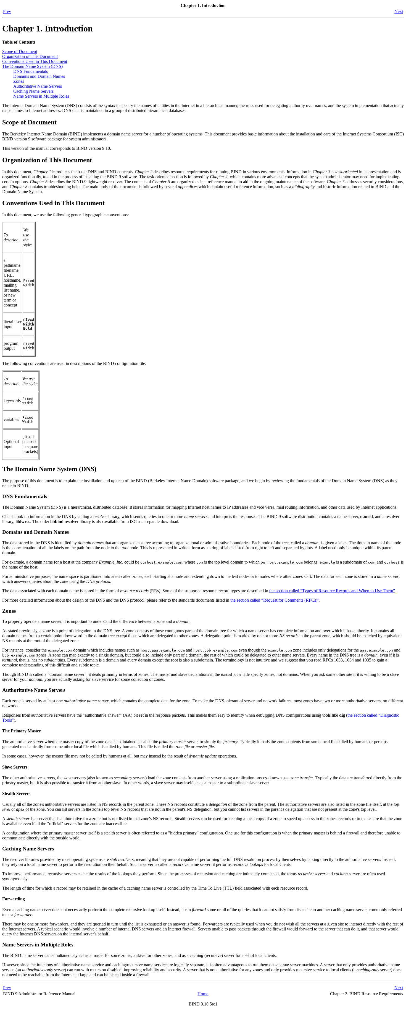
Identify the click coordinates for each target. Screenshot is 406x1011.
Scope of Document (19, 51)
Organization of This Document (30, 56)
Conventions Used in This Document (34, 61)
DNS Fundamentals (30, 71)
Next (398, 11)
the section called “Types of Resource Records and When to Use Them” (332, 590)
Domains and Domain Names (39, 76)
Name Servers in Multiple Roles (41, 96)
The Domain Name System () (32, 66)
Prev (7, 11)
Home (202, 993)
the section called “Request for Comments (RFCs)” (274, 600)
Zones (18, 81)
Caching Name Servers (33, 91)
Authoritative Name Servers (37, 86)
